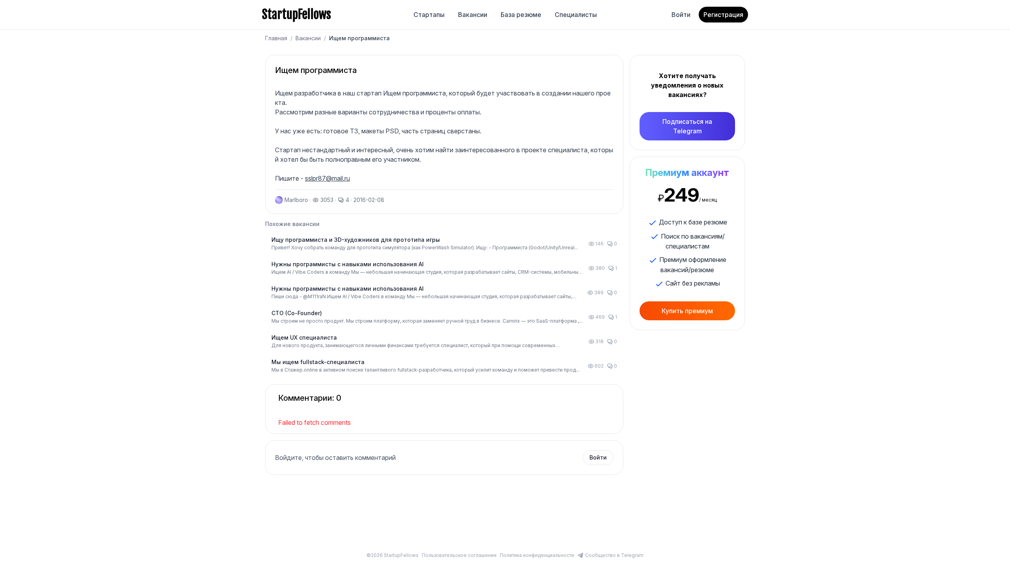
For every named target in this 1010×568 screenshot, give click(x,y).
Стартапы (429, 15)
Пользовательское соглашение (459, 555)
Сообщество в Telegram (614, 555)
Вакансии (472, 15)
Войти (680, 15)
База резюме (521, 15)
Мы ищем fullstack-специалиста (318, 362)
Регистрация (723, 15)
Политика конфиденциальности (537, 555)
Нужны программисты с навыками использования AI (347, 264)
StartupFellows (296, 14)
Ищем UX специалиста (304, 337)
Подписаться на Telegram (687, 126)
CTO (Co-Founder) (296, 313)
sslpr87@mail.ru (327, 178)
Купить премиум (687, 311)
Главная (276, 38)
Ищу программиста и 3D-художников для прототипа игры (355, 239)
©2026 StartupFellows (393, 555)
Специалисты (576, 15)
